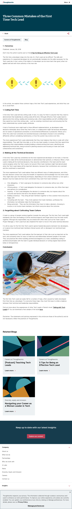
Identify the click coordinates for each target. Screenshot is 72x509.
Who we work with (8, 461)
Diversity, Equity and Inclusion (11, 472)
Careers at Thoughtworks (12, 39)
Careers (4, 475)
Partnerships (6, 458)
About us (5, 451)
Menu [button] (66, 2)
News (4, 468)
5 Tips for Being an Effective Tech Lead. (44, 53)
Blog (26, 39)
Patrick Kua (9, 46)
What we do (6, 455)
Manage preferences (36, 506)
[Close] (70, 492)
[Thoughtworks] (8, 2)
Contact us (5, 479)
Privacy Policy (23, 502)
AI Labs (4, 465)
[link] (36, 436)
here (41, 309)
